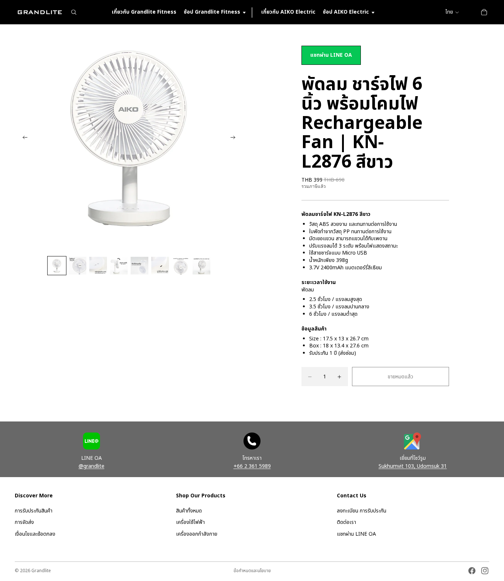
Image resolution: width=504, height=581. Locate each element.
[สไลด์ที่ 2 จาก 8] (77, 265)
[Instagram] (484, 570)
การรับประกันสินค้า (33, 511)
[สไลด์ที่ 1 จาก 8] (57, 265)
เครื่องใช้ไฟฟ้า (190, 522)
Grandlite (41, 570)
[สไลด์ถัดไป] (235, 138)
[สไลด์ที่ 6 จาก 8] (160, 265)
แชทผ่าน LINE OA (331, 55)
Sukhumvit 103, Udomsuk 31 (413, 466)
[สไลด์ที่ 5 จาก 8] (139, 265)
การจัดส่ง (24, 522)
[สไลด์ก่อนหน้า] (23, 138)
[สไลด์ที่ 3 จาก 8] (98, 265)
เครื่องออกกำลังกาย (196, 534)
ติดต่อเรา (346, 522)
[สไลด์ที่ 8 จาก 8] (201, 265)
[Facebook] (471, 570)
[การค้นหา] (74, 12)
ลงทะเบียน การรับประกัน (361, 511)
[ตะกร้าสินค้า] (484, 12)
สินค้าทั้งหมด (189, 511)
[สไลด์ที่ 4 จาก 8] (119, 265)
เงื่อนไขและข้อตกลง (35, 534)
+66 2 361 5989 (252, 466)
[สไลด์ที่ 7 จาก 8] (181, 265)
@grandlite (91, 466)
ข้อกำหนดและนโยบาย (252, 570)
